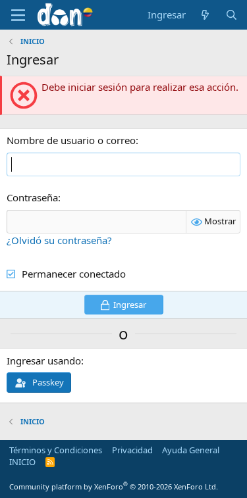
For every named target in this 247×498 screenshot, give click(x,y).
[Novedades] (205, 15)
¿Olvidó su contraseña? (59, 240)
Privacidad (132, 450)
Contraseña (32, 197)
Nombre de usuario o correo (71, 140)
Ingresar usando (44, 360)
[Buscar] (231, 15)
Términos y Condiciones (55, 450)
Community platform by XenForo (113, 486)
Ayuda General (190, 450)
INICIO (22, 462)
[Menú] (18, 15)
